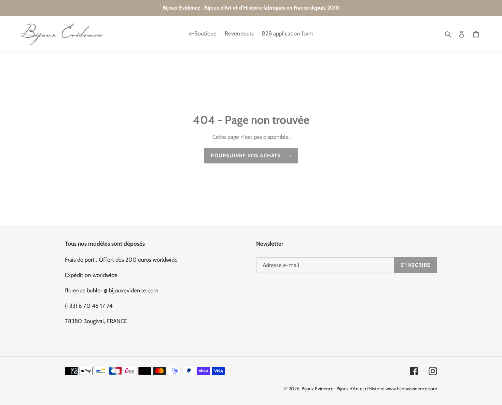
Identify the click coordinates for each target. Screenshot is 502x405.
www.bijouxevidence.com (411, 389)
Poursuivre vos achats (246, 156)
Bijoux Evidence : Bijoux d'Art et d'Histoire (343, 389)
